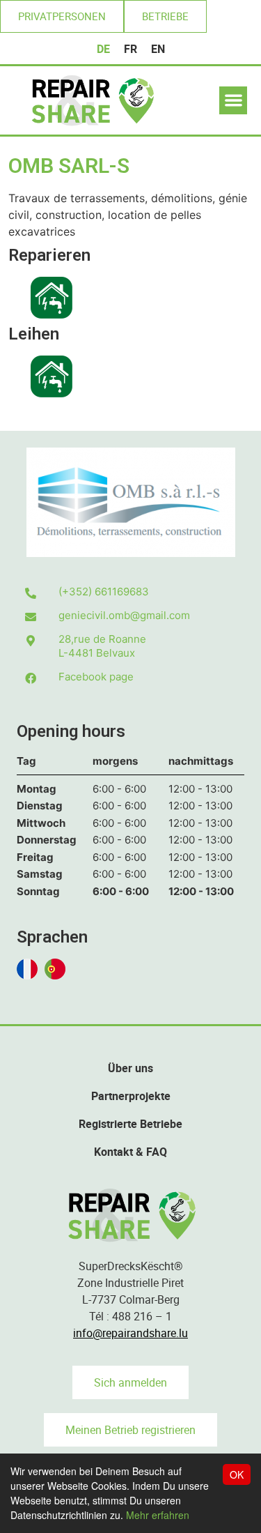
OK (237, 1474)
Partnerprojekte (131, 1096)
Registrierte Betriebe (130, 1123)
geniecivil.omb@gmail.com (124, 615)
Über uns (130, 1068)
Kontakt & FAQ (130, 1151)
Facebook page (96, 676)
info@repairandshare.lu (130, 1333)
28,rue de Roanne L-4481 (102, 645)
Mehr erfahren (157, 1515)
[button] (62, 16)
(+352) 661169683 (103, 591)
